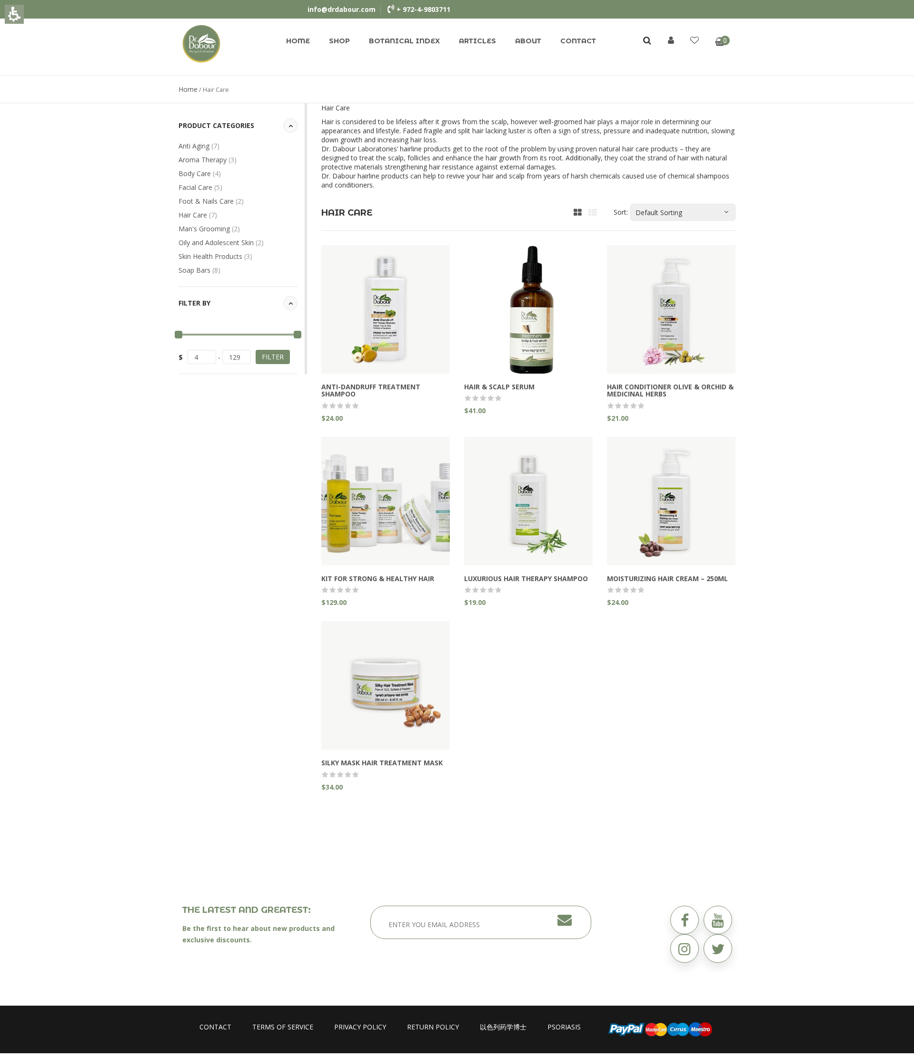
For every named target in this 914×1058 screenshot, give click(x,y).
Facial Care (200, 187)
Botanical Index (404, 41)
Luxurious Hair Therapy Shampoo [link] (526, 578)
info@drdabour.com (342, 9)
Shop (339, 41)
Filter (273, 356)
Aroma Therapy (208, 159)
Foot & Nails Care (211, 201)
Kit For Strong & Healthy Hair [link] (377, 578)
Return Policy (433, 1026)
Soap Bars (199, 270)
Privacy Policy (360, 1026)
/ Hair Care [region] (204, 89)
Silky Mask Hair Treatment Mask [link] (382, 762)
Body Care (200, 173)
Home (298, 41)
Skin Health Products (215, 256)
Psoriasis (564, 1026)
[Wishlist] (694, 40)
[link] (201, 43)
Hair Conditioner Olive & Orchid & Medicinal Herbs (670, 390)
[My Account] (671, 40)
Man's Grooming (209, 228)
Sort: (621, 212)
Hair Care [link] (198, 214)
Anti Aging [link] (199, 145)
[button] (718, 948)
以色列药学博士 (503, 1026)
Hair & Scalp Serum (499, 386)
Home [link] (188, 89)
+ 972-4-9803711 (423, 9)
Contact (578, 41)
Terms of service (282, 1026)
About (528, 41)
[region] (457, 89)
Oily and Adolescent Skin (221, 242)
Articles (477, 41)
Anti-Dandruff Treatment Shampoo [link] (370, 390)
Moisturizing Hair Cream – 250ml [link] (667, 578)
